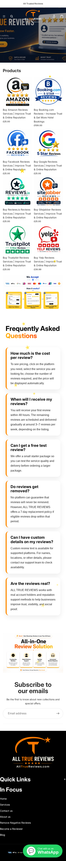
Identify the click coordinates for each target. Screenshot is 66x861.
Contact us (6, 810)
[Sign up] (58, 713)
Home (3, 798)
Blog (2, 834)
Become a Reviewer (11, 828)
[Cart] (62, 16)
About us (5, 816)
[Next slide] (56, 678)
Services (5, 804)
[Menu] (4, 16)
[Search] (11, 16)
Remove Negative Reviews (15, 822)
